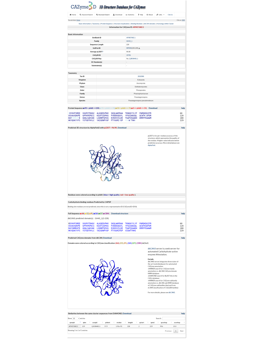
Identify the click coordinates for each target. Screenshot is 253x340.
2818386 (141, 76)
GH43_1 (129, 41)
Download (118, 15)
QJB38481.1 (133, 58)
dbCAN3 (152, 248)
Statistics (131, 15)
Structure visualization (122, 24)
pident (107, 322)
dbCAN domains (150, 24)
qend (152, 322)
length (130, 322)
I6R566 (129, 48)
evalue (119, 322)
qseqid (72, 322)
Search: (158, 318)
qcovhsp (164, 322)
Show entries (76, 318)
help (183, 108)
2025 (183, 20)
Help (141, 15)
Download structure (119, 213)
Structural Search (104, 15)
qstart (141, 322)
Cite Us (170, 15)
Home (74, 15)
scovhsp (177, 322)
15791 (128, 55)
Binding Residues (137, 24)
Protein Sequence (107, 24)
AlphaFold (151, 145)
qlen (84, 322)
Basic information (85, 24)
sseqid (94, 322)
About (151, 15)
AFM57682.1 (130, 38)
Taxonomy (96, 24)
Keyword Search (87, 15)
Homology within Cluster (165, 24)
